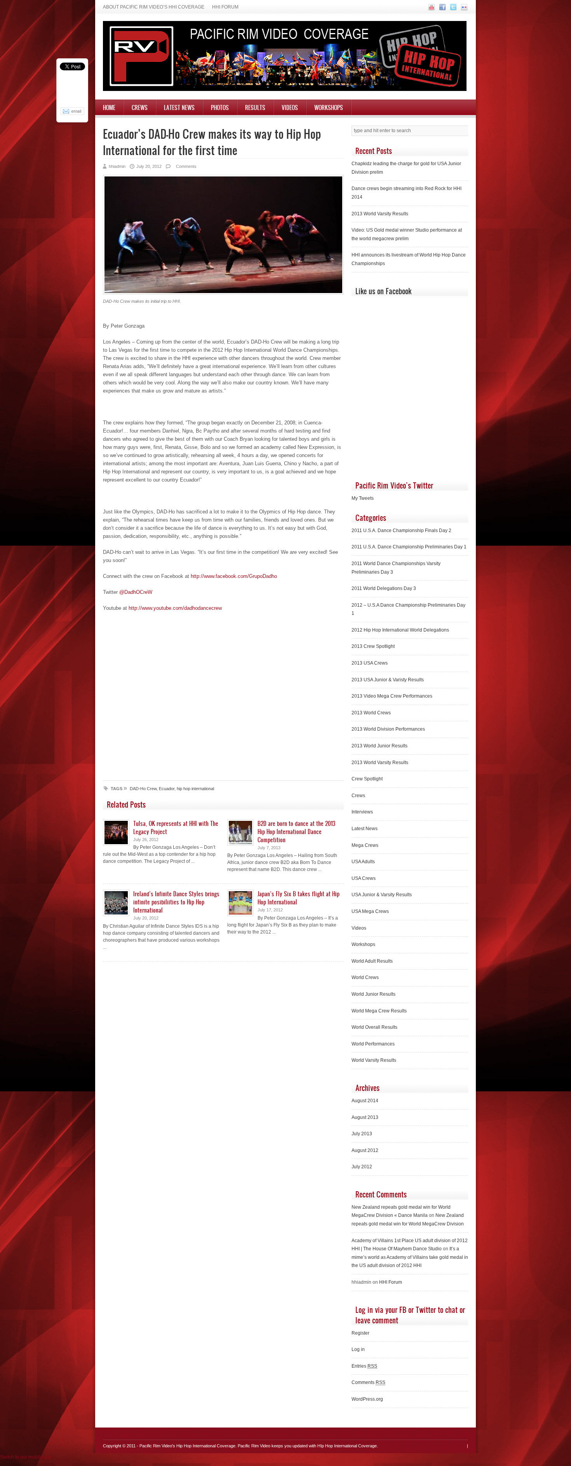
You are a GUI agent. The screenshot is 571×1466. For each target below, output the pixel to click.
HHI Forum (225, 7)
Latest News (179, 107)
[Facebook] (441, 9)
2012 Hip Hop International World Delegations (400, 630)
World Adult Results (372, 961)
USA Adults (363, 861)
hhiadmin (117, 166)
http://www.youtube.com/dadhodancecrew (175, 608)
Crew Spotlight (367, 779)
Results (255, 107)
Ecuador (166, 788)
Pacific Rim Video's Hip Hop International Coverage (187, 1445)
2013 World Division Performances (388, 729)
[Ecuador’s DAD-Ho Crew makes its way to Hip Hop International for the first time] (223, 293)
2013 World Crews (371, 713)
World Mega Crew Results (379, 1011)
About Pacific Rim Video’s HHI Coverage (153, 7)
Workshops (328, 107)
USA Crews (364, 878)
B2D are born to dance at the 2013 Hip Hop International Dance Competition (296, 831)
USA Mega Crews (370, 911)
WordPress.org (367, 1399)
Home (109, 107)
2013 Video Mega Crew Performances (392, 696)
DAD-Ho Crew (143, 788)
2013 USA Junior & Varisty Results (388, 679)
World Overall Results (374, 1027)
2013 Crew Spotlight (373, 646)
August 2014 (365, 1100)
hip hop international (195, 788)
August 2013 (365, 1117)
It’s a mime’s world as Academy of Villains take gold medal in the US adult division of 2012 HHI (410, 1257)
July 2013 (362, 1133)
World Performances (373, 1044)
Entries (364, 1366)
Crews (140, 107)
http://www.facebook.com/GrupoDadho (234, 576)
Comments (186, 166)
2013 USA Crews (370, 663)
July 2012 (362, 1166)
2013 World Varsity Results (380, 213)
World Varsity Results (374, 1060)
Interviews (362, 812)
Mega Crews (365, 845)
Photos (220, 107)
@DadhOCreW (135, 592)
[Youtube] (430, 9)
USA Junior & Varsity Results (382, 894)
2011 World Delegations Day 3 (384, 588)
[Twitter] (452, 9)
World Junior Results (373, 994)
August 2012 (365, 1150)
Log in (358, 1349)
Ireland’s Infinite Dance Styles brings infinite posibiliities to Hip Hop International (176, 902)
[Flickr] (463, 9)
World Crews (365, 977)
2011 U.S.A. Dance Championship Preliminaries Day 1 (409, 547)
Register (360, 1333)
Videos (290, 107)
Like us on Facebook (383, 291)
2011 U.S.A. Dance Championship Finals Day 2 (401, 530)
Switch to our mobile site (25, 1457)
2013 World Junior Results (379, 746)
